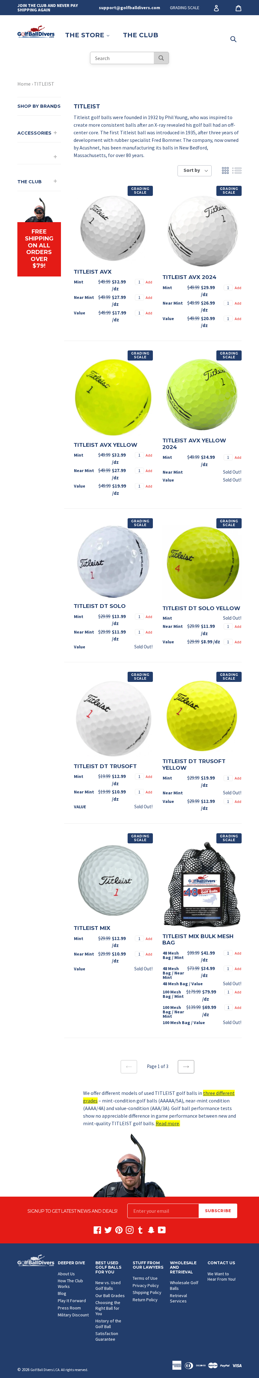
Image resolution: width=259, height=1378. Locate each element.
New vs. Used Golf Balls (108, 1285)
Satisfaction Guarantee (106, 1336)
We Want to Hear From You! (222, 1276)
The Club (140, 35)
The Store (90, 35)
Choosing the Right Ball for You (107, 1308)
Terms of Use (145, 1278)
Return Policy (145, 1299)
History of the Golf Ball (108, 1323)
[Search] (161, 58)
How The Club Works (70, 1283)
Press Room (69, 1308)
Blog (62, 1293)
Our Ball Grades (110, 1295)
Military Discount (73, 1315)
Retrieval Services (178, 1298)
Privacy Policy (146, 1285)
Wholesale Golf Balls (184, 1285)
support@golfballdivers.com (129, 7)
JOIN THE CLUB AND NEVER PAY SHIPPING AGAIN (47, 8)
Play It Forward (72, 1300)
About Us (66, 1274)
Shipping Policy (147, 1292)
